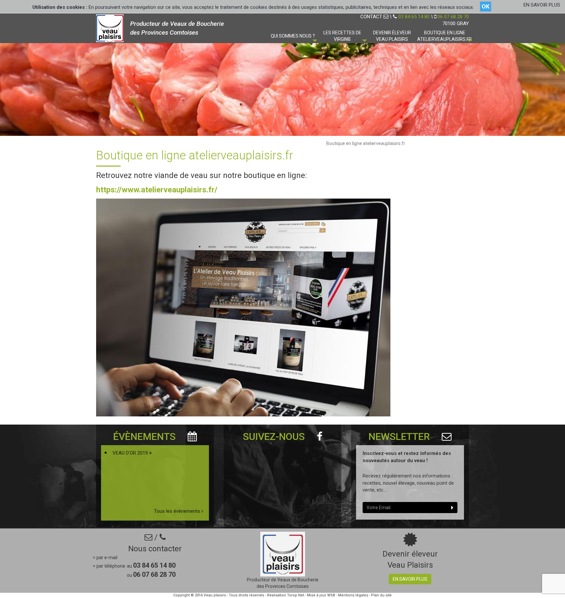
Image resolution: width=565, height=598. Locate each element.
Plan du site (381, 595)
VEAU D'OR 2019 (130, 453)
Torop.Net (295, 595)
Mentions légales (353, 595)
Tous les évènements (177, 511)
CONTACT (372, 17)
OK (485, 6)
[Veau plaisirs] (110, 27)
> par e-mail (105, 557)
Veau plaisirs (215, 595)
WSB (331, 595)
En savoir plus (410, 579)
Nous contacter (155, 548)
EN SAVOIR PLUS (541, 5)
